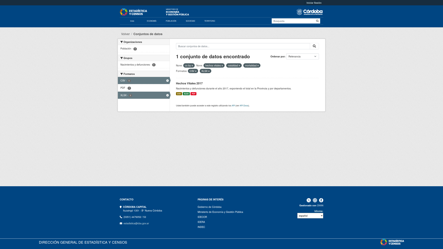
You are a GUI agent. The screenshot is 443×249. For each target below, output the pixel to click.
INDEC (201, 227)
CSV (179, 93)
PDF (193, 93)
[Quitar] (192, 65)
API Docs (244, 105)
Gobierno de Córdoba (210, 207)
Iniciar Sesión (314, 2)
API (233, 105)
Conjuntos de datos (147, 34)
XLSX (186, 93)
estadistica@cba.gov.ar (136, 223)
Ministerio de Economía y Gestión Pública (220, 212)
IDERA (201, 222)
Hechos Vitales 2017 (189, 83)
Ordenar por (277, 56)
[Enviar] (317, 21)
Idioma (318, 211)
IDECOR (202, 217)
